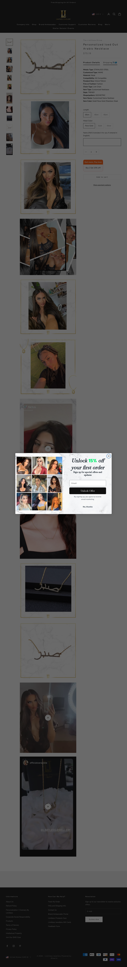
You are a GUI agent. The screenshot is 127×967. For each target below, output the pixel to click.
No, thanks (88, 506)
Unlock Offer (88, 490)
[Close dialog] (109, 456)
